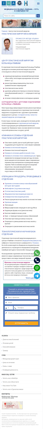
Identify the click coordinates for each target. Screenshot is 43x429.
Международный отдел (11, 359)
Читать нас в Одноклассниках (13, 389)
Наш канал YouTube (9, 385)
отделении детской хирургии (28, 123)
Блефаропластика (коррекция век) (17, 197)
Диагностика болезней (11, 339)
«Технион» (35, 243)
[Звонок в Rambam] (34, 260)
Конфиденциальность (10, 370)
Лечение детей (8, 343)
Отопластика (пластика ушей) (15, 191)
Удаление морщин (11, 202)
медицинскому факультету (32, 240)
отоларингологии (24, 115)
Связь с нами (7, 366)
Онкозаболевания (9, 347)
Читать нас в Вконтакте (11, 382)
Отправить (21, 323)
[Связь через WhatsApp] (34, 253)
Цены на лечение (9, 362)
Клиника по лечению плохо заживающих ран (20, 156)
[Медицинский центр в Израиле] (9, 4)
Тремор (5, 350)
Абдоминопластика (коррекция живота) (19, 194)
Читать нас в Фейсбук (10, 378)
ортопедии (18, 117)
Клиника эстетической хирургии (16, 147)
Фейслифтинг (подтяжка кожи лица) (17, 188)
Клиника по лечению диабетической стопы (20, 153)
